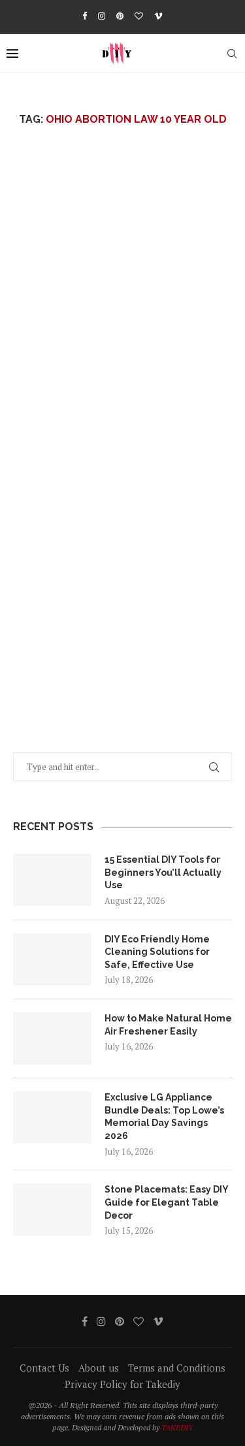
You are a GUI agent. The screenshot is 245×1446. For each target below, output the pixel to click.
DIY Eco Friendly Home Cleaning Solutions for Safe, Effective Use (157, 952)
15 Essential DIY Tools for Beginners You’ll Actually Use (163, 872)
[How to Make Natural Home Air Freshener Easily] (52, 1038)
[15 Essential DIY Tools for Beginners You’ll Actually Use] (52, 880)
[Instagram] (101, 16)
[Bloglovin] (139, 16)
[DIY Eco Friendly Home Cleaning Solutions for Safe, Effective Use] (52, 959)
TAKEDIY (177, 1427)
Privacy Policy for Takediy (122, 1383)
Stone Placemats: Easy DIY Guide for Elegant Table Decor (166, 1202)
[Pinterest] (119, 16)
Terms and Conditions (176, 1367)
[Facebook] (84, 16)
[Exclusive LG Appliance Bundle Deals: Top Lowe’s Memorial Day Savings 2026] (52, 1117)
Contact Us (44, 1367)
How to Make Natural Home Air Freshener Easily (168, 1024)
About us (98, 1367)
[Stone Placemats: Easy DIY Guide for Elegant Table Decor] (52, 1209)
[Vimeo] (158, 16)
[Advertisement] (122, 306)
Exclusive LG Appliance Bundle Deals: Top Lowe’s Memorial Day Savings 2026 (164, 1116)
